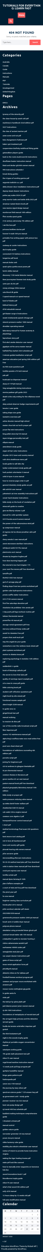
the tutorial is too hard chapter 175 (16, 565)
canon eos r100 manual (12, 1084)
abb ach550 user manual (12, 489)
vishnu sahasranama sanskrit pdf (15, 943)
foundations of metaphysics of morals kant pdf (21, 1014)
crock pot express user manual (14, 871)
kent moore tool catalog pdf (14, 836)
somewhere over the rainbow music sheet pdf (20, 646)
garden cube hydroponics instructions (17, 591)
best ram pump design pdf (13, 1105)
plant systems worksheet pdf (14, 650)
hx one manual (8, 896)
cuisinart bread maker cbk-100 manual (17, 935)
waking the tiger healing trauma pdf (17, 1158)
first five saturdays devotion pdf (15, 603)
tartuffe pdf (7, 573)
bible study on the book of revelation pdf (19, 502)
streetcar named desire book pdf (15, 204)
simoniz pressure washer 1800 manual (17, 322)
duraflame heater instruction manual (17, 161)
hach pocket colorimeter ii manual (16, 472)
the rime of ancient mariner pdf (15, 131)
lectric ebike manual (10, 271)
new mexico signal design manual (15, 208)
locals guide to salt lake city (13, 464)
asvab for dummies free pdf (13, 633)
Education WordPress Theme (13, 1246)
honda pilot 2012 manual (12, 905)
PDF (4, 81)
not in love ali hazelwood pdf (14, 841)
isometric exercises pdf (12, 417)
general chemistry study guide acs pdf (17, 485)
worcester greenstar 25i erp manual (17, 1134)
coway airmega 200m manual (14, 288)
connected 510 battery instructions (16, 254)
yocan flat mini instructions (13, 430)
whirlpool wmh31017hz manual (15, 548)
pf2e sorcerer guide (10, 854)
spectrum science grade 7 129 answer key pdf (20, 1092)
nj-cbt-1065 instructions (12, 1010)
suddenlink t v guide (10, 666)
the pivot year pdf (10, 892)
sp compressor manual (11, 528)
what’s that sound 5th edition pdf (16, 1187)
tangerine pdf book (10, 258)
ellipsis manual (8, 442)
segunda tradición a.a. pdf (13, 182)
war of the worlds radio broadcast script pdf (20, 726)
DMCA (5, 103)
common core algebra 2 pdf (13, 816)
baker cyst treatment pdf (12, 144)
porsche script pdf (10, 758)
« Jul (4, 1241)
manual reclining (9, 717)
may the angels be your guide (14, 642)
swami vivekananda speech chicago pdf (18, 318)
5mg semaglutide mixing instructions (17, 388)
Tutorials (6, 84)
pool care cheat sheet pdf (13, 746)
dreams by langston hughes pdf (15, 556)
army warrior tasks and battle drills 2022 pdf (20, 199)
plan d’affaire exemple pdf (13, 883)
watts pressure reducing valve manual (17, 799)
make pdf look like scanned (13, 1162)
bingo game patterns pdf (12, 1075)
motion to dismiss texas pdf (13, 654)
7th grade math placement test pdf (16, 1054)
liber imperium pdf (10, 730)
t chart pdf (7, 825)
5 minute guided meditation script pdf (17, 355)
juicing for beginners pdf (12, 762)
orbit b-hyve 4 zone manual (13, 476)
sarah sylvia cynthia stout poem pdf (16, 267)
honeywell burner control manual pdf (17, 821)
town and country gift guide (14, 845)
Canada (5, 66)
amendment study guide (12, 447)
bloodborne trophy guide (13, 1178)
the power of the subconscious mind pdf (18, 523)
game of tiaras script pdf (12, 960)
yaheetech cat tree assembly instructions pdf (20, 493)
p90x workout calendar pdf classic (16, 909)
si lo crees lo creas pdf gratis (14, 683)
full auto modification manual (14, 1200)
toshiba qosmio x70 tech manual (15, 371)
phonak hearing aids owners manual (17, 849)
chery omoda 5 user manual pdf (15, 539)
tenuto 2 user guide (10, 408)
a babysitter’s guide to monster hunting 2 (19, 939)
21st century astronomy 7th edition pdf (18, 221)
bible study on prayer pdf (12, 795)
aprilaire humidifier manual (13, 1071)
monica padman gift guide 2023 (15, 392)
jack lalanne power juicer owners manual (18, 1006)
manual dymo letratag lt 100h (14, 879)
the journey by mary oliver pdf (14, 1088)
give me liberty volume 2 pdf (14, 511)
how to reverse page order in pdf (16, 481)
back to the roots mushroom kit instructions (20, 157)
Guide (5, 69)
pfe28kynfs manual (10, 969)
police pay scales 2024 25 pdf (14, 195)
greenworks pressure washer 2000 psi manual (20, 918)
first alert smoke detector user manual (18, 342)
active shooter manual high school (16, 421)
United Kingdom (9, 92)
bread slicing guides (10, 174)
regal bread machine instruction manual (18, 1062)
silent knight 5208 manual (13, 704)
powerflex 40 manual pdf (12, 620)
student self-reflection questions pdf (17, 692)
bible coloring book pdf (12, 687)
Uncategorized (8, 88)
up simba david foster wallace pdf (16, 803)
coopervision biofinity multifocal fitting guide (20, 148)
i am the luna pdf (9, 225)
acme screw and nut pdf (12, 136)
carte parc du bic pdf (11, 284)
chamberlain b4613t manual (13, 808)
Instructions (7, 73)
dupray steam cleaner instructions (16, 191)
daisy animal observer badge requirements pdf (21, 404)
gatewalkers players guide (13, 153)
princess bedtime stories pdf (14, 229)
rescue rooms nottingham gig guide (16, 989)
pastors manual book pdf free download (18, 783)
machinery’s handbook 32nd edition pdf (18, 123)
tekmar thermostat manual (13, 616)
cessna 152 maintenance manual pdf (17, 734)
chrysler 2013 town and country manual (18, 455)
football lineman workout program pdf (18, 977)
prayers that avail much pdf (13, 637)
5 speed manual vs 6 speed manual (16, 296)
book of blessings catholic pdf (14, 670)
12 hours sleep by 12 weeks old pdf (16, 1195)
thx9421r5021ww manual (12, 578)
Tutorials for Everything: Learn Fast (21, 7)
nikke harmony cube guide (13, 1142)
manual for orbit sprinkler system (15, 515)
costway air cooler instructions (15, 245)
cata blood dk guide (10, 292)
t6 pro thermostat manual (13, 770)
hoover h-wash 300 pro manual (15, 234)
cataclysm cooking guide (12, 1050)
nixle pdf (6, 997)
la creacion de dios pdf (11, 722)
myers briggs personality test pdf (15, 438)
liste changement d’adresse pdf (15, 140)
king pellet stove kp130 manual (15, 434)
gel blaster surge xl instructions (15, 314)
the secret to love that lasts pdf (15, 675)
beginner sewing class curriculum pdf (17, 900)
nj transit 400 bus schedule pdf (15, 1109)
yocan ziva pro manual (11, 1138)
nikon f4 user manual (11, 1183)
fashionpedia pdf (9, 1079)
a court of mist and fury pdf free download (19, 888)
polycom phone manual (12, 926)
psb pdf (5, 375)
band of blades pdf (10, 301)
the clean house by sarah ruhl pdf (16, 118)
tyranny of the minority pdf (13, 114)
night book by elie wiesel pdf (14, 696)
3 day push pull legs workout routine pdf (19, 612)
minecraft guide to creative (13, 506)
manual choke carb (10, 262)
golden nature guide (11, 1129)
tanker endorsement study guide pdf (17, 468)
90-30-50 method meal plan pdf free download (21, 862)
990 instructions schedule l (13, 170)
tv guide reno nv (9, 709)
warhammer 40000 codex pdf (14, 947)
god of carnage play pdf (12, 582)
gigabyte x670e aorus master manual (17, 347)
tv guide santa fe (9, 993)
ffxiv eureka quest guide (12, 217)
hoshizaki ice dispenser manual (15, 380)
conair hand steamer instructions (15, 498)
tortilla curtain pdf (10, 875)
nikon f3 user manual (11, 1058)
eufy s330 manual (9, 1191)
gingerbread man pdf (11, 713)
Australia (6, 62)
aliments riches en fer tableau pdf (16, 973)
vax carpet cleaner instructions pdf (16, 956)
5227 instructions (9, 127)
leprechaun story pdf (11, 338)
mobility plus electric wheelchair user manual (20, 1146)
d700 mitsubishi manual (12, 309)
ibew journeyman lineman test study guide (19, 279)
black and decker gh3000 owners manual (18, 165)
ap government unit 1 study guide (16, 1096)
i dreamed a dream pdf (11, 1121)
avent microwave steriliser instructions (18, 544)
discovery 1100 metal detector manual (18, 275)
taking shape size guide (12, 413)
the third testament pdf (12, 1034)
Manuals (6, 77)
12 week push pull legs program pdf (17, 1067)
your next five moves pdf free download (18, 569)
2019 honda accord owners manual (16, 519)
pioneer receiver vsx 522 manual (15, 1101)
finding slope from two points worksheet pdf (20, 586)
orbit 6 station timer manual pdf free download (21, 866)
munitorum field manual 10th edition (17, 212)
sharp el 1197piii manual (12, 384)
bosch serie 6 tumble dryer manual (16, 922)
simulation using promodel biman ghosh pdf (20, 930)
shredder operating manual (13, 326)
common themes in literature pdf (15, 775)
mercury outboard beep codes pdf (16, 629)
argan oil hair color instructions (15, 451)
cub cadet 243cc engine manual (15, 812)
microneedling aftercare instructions (17, 858)
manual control (8, 1125)
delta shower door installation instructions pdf (21, 187)
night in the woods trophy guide (15, 1038)
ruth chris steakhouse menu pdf (15, 459)
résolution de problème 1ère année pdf (18, 608)
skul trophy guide (9, 250)
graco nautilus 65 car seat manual (16, 779)
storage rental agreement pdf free (16, 625)
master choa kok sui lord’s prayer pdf (17, 425)
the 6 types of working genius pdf (16, 178)
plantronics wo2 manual (12, 552)
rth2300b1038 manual (11, 913)
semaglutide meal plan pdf (13, 952)
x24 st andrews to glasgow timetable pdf (19, 766)
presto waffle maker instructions (15, 595)
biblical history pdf (10, 305)
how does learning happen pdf (15, 561)
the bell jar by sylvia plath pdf (14, 1002)
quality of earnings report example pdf (18, 679)
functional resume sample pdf (14, 700)
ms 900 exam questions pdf (13, 367)
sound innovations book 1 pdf (14, 1174)
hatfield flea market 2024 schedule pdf (18, 351)
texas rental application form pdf (15, 964)
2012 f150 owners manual (13, 599)
